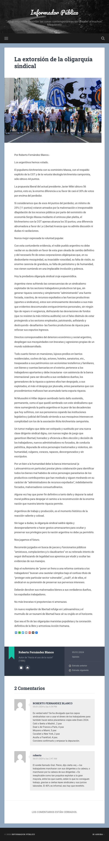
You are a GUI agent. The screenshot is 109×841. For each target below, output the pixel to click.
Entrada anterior (79, 665)
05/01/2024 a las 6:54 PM (45, 706)
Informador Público (54, 12)
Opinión (75, 657)
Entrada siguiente (80, 670)
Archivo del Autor (21, 667)
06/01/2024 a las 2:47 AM (45, 758)
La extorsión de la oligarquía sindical (53, 62)
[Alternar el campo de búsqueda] (103, 38)
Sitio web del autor (27, 667)
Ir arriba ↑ (99, 834)
